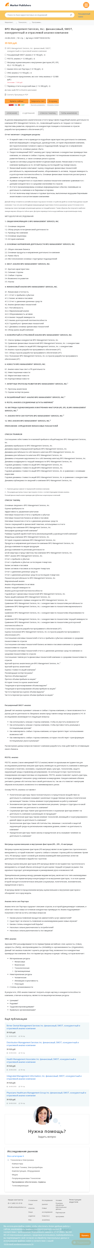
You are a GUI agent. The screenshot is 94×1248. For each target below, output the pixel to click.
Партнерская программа (60, 1215)
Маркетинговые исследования (10, 22)
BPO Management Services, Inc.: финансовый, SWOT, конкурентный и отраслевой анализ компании (29, 49)
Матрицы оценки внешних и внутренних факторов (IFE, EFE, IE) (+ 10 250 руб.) (33, 63)
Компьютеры (17, 1163)
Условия (59, 1200)
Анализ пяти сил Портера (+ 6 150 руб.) (24, 69)
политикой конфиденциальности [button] (18, 1244)
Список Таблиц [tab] (48, 113)
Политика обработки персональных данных (61, 1206)
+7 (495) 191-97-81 (16, 1203)
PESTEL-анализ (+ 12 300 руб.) (20, 58)
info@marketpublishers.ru (17, 1207)
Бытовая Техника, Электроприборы (27, 1167)
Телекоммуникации (20, 1185)
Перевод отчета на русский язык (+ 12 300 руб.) (27, 86)
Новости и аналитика (46, 1218)
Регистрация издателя (75, 1200)
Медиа (15, 1174)
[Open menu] (86, 5)
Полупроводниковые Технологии (26, 1178)
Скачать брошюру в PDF (17, 94)
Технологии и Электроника (22, 1160)
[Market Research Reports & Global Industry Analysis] (18, 4)
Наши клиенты (31, 1206)
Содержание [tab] (28, 113)
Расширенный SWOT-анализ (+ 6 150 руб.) (25, 55)
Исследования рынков (47, 1202)
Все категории (15, 1156)
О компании (32, 1200)
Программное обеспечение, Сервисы (29, 1182)
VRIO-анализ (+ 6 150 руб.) (18, 73)
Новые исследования (47, 1210)
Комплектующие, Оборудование (26, 1171)
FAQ (29, 1220)
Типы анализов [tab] (69, 113)
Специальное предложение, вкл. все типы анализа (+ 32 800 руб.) (32, 79)
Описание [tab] (12, 113)
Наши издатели (31, 1214)
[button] (77, 1235)
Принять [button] (85, 1235)
